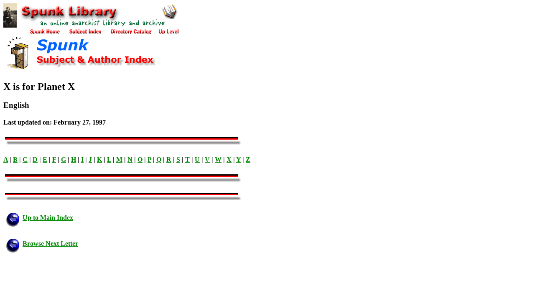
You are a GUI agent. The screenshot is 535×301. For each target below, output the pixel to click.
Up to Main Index (48, 217)
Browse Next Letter (50, 243)
